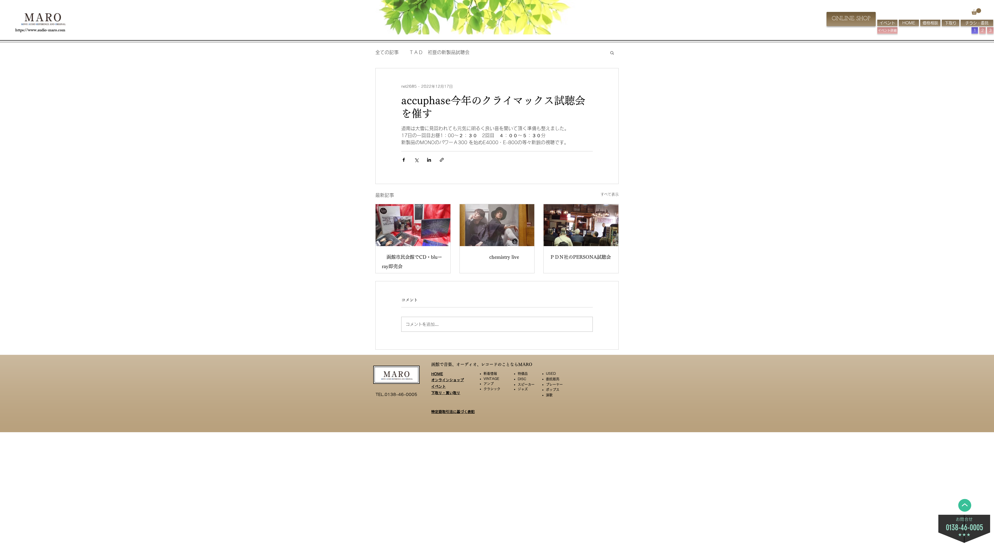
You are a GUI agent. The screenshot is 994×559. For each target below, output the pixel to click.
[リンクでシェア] (441, 159)
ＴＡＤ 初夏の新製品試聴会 (439, 52)
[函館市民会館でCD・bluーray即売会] (413, 225)
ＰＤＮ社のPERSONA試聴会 (580, 257)
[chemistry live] (497, 225)
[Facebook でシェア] (403, 159)
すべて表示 (610, 194)
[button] (976, 11)
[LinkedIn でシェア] (429, 159)
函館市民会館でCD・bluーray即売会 (412, 262)
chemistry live (495, 257)
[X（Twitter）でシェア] (416, 159)
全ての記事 (387, 52)
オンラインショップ (447, 384)
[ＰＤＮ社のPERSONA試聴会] (581, 225)
